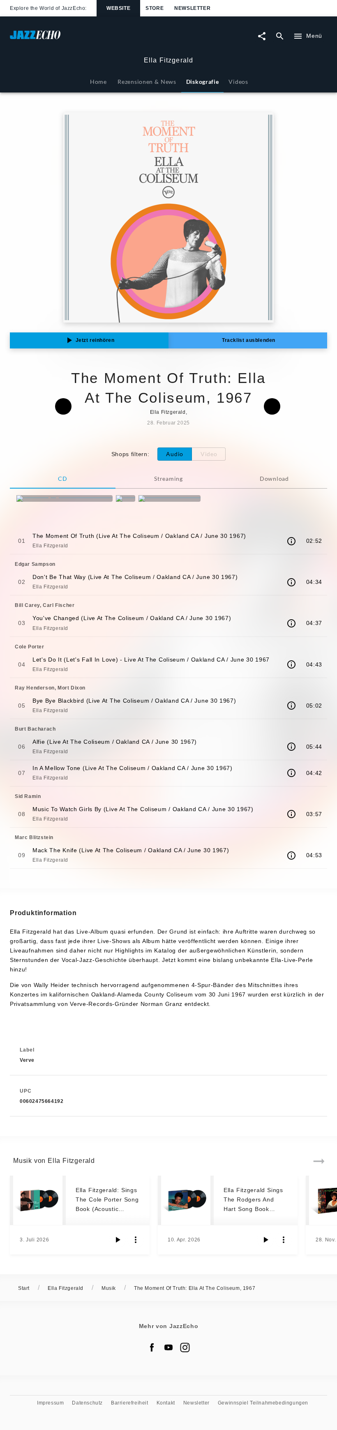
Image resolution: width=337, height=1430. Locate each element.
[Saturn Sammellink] (169, 498)
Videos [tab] (238, 81)
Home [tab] (98, 81)
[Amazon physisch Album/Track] (64, 498)
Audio (174, 453)
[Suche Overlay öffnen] (280, 36)
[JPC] (125, 498)
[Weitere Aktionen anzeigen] (135, 1240)
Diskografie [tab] (202, 81)
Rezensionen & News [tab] (147, 81)
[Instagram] (185, 1347)
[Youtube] (168, 1347)
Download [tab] (274, 478)
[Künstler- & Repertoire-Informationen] (291, 541)
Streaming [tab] (168, 478)
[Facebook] (152, 1347)
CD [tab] (62, 478)
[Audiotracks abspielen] (117, 1240)
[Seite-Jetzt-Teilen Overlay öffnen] (262, 36)
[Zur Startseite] (89, 38)
